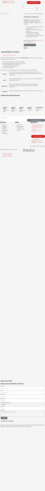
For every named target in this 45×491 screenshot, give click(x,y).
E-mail (2, 390)
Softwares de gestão (31, 13)
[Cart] (36, 8)
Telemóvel (3, 394)
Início (25, 13)
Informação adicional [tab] (11, 55)
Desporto (33, 41)
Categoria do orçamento (6, 402)
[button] (28, 6)
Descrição (3, 410)
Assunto (2, 406)
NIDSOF (18, 70)
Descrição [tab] (5, 55)
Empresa (3, 398)
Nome (2, 386)
